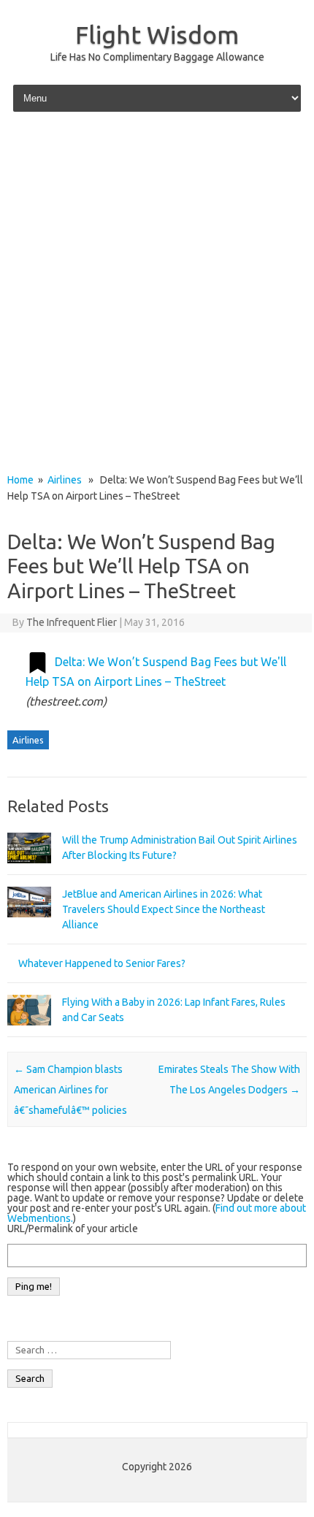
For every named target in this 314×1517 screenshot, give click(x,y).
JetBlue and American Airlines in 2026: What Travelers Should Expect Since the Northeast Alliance (163, 909)
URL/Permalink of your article (72, 1228)
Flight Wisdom (157, 34)
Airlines (64, 480)
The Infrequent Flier (71, 622)
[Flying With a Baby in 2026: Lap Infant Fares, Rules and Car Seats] (29, 1032)
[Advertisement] (157, 294)
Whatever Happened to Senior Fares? (101, 963)
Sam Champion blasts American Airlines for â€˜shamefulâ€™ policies (70, 1089)
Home (20, 480)
